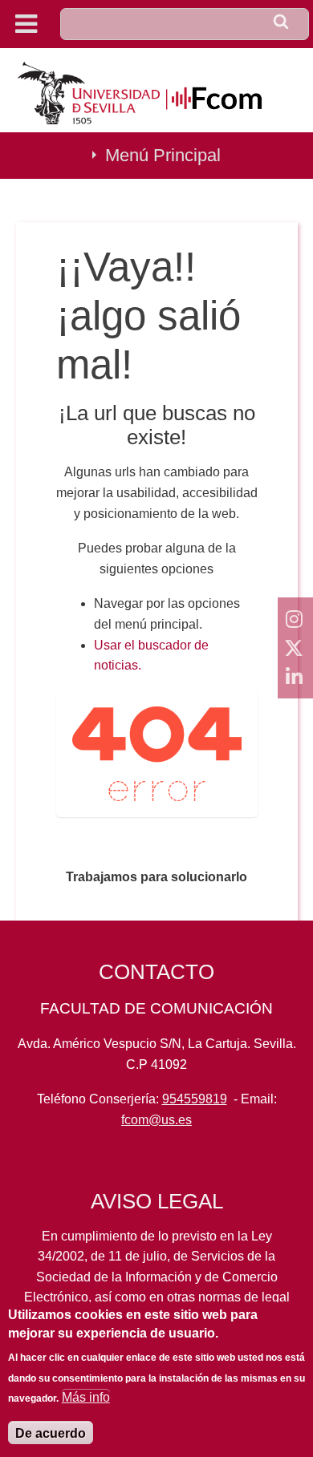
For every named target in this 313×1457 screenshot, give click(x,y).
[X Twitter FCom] (295, 648)
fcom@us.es (156, 1120)
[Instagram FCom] (295, 619)
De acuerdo (50, 1433)
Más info (86, 1397)
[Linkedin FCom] (295, 676)
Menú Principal (163, 155)
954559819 (194, 1099)
